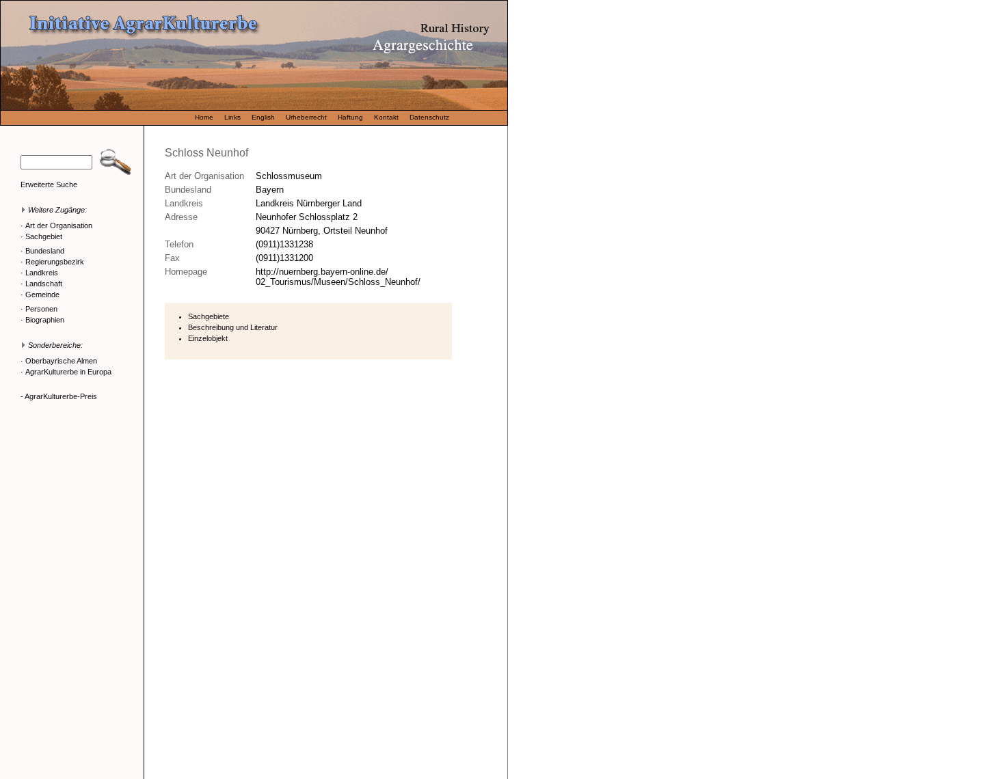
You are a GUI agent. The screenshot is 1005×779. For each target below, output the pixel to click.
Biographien (44, 320)
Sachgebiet (43, 236)
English (263, 117)
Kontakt (386, 117)
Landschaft (43, 283)
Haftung (350, 117)
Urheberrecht (306, 117)
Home (204, 117)
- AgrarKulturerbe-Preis (59, 396)
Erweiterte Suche (49, 184)
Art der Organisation (58, 225)
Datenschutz (429, 117)
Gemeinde (42, 294)
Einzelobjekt (208, 338)
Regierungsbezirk (54, 262)
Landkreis (41, 273)
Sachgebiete (208, 316)
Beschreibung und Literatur (233, 327)
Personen (41, 309)
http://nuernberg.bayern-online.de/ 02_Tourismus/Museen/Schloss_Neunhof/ (338, 276)
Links (232, 117)
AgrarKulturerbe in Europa (68, 372)
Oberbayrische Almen (61, 361)
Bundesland (44, 251)
